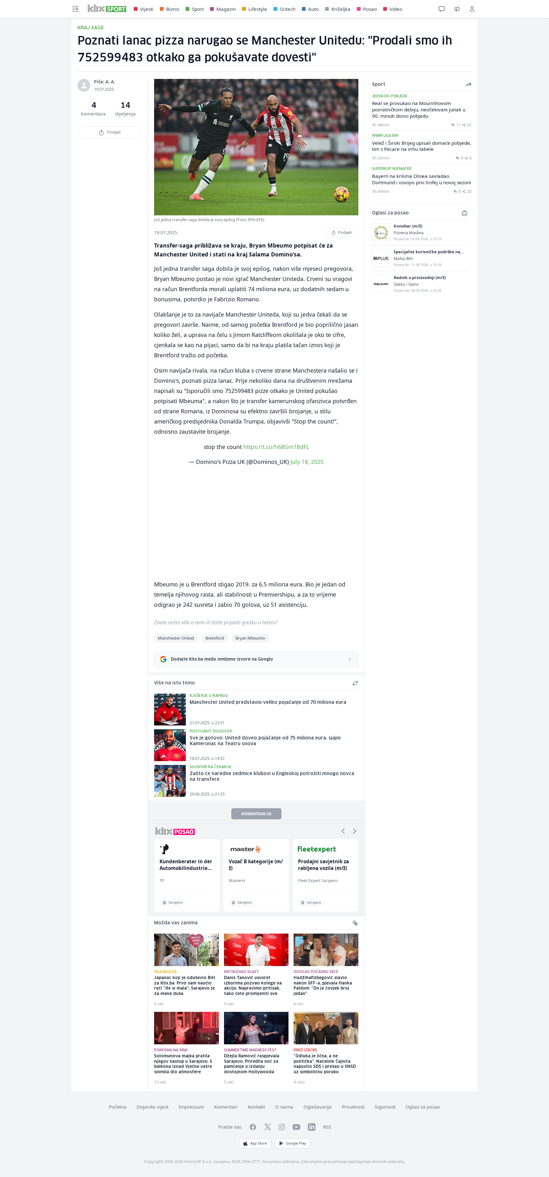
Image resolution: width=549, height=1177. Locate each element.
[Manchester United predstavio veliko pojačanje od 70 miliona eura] (170, 709)
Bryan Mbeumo (250, 638)
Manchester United (176, 638)
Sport (198, 9)
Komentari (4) (256, 813)
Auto (313, 9)
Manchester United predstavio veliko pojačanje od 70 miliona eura (268, 702)
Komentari (226, 1106)
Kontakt (256, 1106)
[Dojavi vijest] (457, 9)
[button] (343, 831)
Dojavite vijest (152, 1106)
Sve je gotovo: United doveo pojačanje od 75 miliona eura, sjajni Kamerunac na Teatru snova (265, 741)
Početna (117, 1107)
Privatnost (353, 1106)
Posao (370, 9)
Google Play (296, 1143)
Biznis (172, 9)
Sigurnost (385, 1106)
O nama (284, 1106)
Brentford (215, 638)
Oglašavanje (317, 1106)
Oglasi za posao (423, 1107)
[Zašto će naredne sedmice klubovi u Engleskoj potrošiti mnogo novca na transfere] (170, 781)
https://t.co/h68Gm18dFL (276, 447)
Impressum (191, 1106)
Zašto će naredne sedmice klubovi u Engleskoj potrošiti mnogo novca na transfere (272, 777)
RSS (327, 1127)
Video (396, 9)
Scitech (287, 9)
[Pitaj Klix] (441, 9)
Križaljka (340, 9)
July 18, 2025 (307, 462)
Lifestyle (257, 9)
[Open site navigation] (76, 9)
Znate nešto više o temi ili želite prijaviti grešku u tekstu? (216, 622)
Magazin (226, 9)
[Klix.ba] (107, 8)
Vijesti (146, 9)
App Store (258, 1143)
